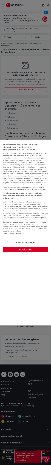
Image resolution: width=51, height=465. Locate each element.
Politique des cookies (37, 189)
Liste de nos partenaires (13, 234)
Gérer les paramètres (25, 243)
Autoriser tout (25, 249)
